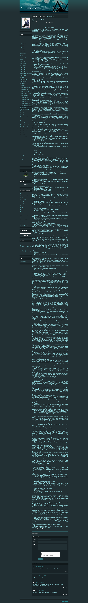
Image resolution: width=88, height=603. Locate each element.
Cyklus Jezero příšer (24, 89)
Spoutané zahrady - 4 (38, 528)
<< (20, 245)
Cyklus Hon (22, 85)
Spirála (21, 59)
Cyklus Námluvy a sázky (25, 97)
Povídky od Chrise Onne (24, 140)
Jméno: (34, 539)
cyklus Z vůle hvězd (24, 136)
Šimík (21, 217)
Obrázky (21, 153)
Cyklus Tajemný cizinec (24, 132)
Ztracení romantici (23, 211)
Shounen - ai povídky (29, 8)
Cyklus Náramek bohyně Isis (25, 99)
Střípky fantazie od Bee (24, 195)
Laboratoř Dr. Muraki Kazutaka (26, 201)
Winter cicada (22, 61)
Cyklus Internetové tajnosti (25, 87)
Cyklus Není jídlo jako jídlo (25, 103)
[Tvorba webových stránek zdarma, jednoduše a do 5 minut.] (61, 601)
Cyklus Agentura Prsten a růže (26, 73)
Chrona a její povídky (24, 225)
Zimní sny (22, 155)
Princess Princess (23, 57)
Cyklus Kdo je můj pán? (24, 91)
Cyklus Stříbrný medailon (25, 124)
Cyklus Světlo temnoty (24, 120)
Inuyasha (22, 47)
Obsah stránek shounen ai (25, 39)
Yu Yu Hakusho (23, 65)
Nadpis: (34, 541)
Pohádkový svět (23, 138)
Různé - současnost (24, 151)
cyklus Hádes (22, 83)
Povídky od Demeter (24, 197)
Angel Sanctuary (23, 43)
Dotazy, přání (22, 159)
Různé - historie (23, 149)
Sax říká (21, 207)
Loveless (22, 55)
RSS (63, 601)
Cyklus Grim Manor (23, 81)
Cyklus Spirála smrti (24, 112)
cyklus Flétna (22, 77)
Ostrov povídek (23, 223)
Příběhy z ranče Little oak (25, 142)
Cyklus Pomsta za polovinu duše (25, 110)
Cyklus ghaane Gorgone (24, 79)
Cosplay (25, 176)
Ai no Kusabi (22, 41)
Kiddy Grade (22, 51)
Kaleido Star (22, 49)
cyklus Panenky (23, 107)
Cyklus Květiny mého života (25, 93)
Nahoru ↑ (66, 601)
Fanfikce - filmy (23, 69)
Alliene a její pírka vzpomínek (25, 205)
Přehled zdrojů (23, 261)
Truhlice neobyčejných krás (25, 215)
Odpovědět (65, 571)
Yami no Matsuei (23, 63)
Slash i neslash (23, 199)
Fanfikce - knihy (23, 71)
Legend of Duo (23, 53)
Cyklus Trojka (22, 134)
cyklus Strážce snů (23, 122)
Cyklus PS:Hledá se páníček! (25, 105)
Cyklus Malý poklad (24, 95)
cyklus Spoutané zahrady (40, 16)
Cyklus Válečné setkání (24, 126)
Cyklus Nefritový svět (24, 101)
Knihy (21, 161)
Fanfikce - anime (23, 67)
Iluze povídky (22, 193)
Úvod (34, 16)
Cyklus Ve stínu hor (24, 130)
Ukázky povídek (23, 163)
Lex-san (21, 213)
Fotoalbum (22, 165)
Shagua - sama (23, 209)
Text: (34, 544)
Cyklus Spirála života (24, 116)
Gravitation (22, 45)
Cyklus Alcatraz (23, 75)
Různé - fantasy (23, 146)
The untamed (22, 144)
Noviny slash (22, 203)
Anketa (21, 157)
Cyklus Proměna (23, 114)
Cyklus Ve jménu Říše (24, 128)
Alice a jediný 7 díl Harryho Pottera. (25, 220)
